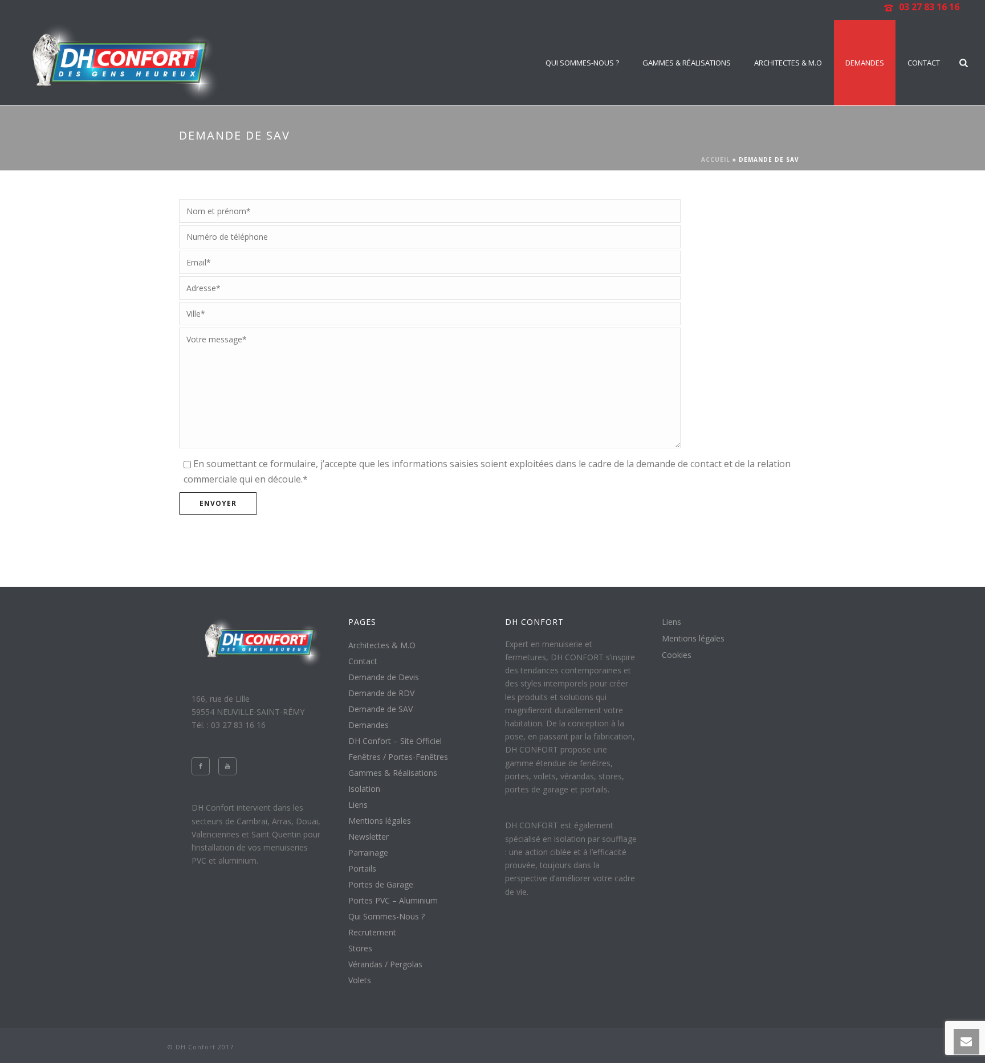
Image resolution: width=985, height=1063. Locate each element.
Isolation (364, 789)
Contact (923, 63)
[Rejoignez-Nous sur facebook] (201, 766)
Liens (358, 805)
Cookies (676, 655)
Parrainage (368, 853)
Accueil (715, 159)
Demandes (864, 63)
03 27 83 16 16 (929, 7)
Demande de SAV (380, 709)
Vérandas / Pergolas (385, 964)
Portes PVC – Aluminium (393, 901)
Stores (360, 948)
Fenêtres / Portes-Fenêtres (398, 757)
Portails (362, 869)
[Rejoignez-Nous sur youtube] (227, 766)
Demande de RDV (381, 693)
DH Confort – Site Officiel (395, 741)
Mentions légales (379, 821)
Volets (359, 980)
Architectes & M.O (788, 63)
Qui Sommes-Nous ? (582, 63)
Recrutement (372, 932)
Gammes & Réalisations (686, 63)
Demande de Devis (383, 677)
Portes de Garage (380, 885)
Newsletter (368, 837)
